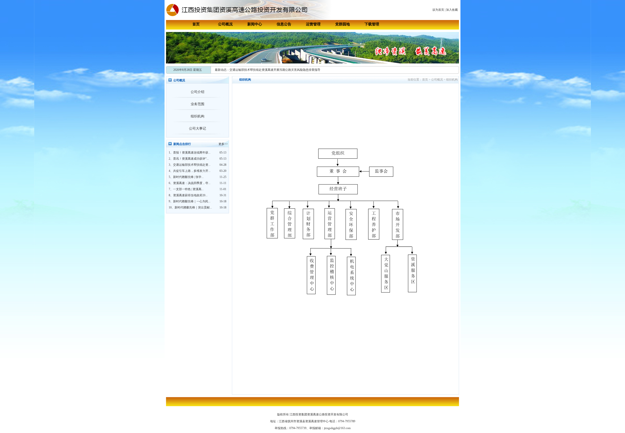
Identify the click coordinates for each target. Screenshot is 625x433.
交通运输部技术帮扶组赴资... (191, 164)
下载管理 (372, 24)
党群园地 (342, 24)
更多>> (223, 144)
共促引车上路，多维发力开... (191, 171)
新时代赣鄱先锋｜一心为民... (191, 201)
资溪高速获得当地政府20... (190, 195)
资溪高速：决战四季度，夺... (191, 183)
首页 (196, 24)
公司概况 (225, 24)
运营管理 (313, 24)
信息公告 (284, 24)
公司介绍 (197, 92)
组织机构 (197, 116)
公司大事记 (197, 128)
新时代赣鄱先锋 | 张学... (188, 177)
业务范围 (197, 104)
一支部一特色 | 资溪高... (188, 189)
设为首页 (438, 9)
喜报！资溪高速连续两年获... (191, 152)
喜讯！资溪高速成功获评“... (191, 158)
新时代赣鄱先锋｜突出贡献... (193, 207)
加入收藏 (452, 9)
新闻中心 (254, 24)
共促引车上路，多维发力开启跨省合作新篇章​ (258, 71)
